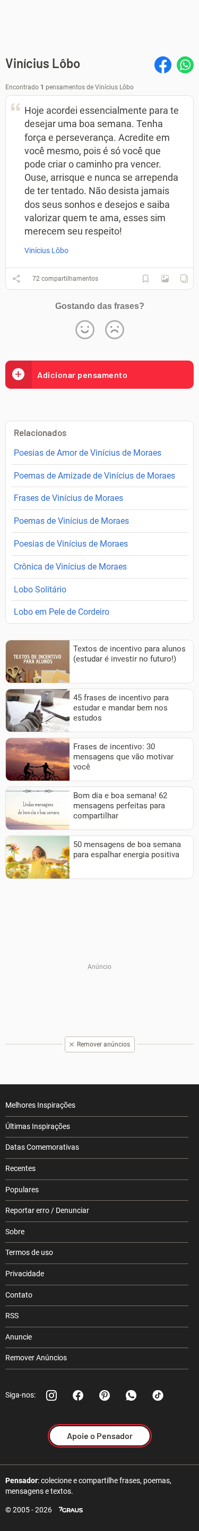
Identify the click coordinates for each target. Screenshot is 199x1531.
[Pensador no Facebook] (78, 1395)
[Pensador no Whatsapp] (131, 1395)
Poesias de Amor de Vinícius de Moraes (87, 453)
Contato (18, 1295)
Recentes (20, 1168)
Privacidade (24, 1273)
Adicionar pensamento (82, 375)
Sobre (14, 1231)
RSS (12, 1315)
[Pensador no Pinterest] (104, 1395)
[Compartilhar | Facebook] (162, 64)
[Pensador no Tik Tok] (157, 1395)
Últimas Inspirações (37, 1126)
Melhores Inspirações (40, 1105)
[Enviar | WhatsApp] (185, 64)
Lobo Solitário (40, 589)
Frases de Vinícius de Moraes (68, 498)
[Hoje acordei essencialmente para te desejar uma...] (165, 278)
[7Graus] (71, 1510)
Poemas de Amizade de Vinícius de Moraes (94, 476)
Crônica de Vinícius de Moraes (70, 567)
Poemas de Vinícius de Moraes (71, 521)
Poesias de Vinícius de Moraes (71, 544)
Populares (22, 1189)
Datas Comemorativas (42, 1147)
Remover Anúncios (36, 1357)
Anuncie (18, 1337)
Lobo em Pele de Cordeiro (61, 612)
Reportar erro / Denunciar (47, 1210)
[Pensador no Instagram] (51, 1395)
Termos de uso (29, 1252)
